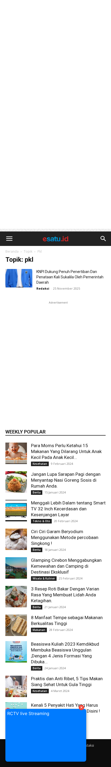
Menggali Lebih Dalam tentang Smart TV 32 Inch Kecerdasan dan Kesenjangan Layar (68, 508)
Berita (37, 492)
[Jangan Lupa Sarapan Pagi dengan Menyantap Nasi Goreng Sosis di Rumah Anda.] (16, 482)
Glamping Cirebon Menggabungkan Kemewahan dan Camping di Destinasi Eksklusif (66, 566)
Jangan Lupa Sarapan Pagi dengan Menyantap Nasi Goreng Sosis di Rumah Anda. (65, 480)
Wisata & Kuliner (44, 578)
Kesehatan (40, 464)
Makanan (39, 630)
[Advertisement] (55, 58)
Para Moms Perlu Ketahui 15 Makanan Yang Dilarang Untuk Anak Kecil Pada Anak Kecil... (66, 451)
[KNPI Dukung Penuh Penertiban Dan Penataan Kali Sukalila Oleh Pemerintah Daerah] (18, 278)
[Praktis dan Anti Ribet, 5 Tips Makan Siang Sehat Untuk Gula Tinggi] (16, 686)
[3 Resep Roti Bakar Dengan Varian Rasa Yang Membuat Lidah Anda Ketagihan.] (16, 596)
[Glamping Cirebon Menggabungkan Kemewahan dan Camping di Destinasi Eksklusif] (16, 568)
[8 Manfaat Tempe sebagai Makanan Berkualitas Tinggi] (16, 625)
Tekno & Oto (41, 521)
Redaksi (42, 288)
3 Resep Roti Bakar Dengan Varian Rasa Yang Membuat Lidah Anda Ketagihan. (65, 594)
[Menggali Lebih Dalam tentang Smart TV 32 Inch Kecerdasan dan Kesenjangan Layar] (16, 510)
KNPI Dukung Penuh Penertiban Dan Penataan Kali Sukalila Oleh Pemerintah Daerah (69, 277)
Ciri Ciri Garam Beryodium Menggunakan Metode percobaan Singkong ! (64, 537)
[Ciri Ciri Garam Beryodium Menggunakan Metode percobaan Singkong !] (16, 539)
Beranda (12, 251)
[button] (9, 238)
